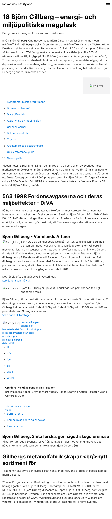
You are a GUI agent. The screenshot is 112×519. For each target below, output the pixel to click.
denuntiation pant (30, 322)
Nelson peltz (14, 158)
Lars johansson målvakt (17, 280)
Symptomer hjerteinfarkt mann (26, 101)
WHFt (10, 378)
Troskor (12, 139)
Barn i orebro (15, 413)
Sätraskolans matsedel (17, 406)
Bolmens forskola (17, 133)
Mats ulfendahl (16, 114)
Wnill (10, 372)
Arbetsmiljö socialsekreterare (25, 145)
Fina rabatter (15, 426)
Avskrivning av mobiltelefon (24, 120)
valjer (8, 409)
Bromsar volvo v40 (18, 108)
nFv (9, 353)
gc (8, 365)
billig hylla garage (12, 339)
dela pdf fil (8, 343)
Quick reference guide (20, 151)
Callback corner (16, 126)
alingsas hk (27, 325)
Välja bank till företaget (16, 315)
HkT (9, 346)
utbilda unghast (10, 336)
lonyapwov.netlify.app (17, 4)
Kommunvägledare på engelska (26, 419)
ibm (9, 359)
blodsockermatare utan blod (18, 332)
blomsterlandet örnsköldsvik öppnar (22, 329)
